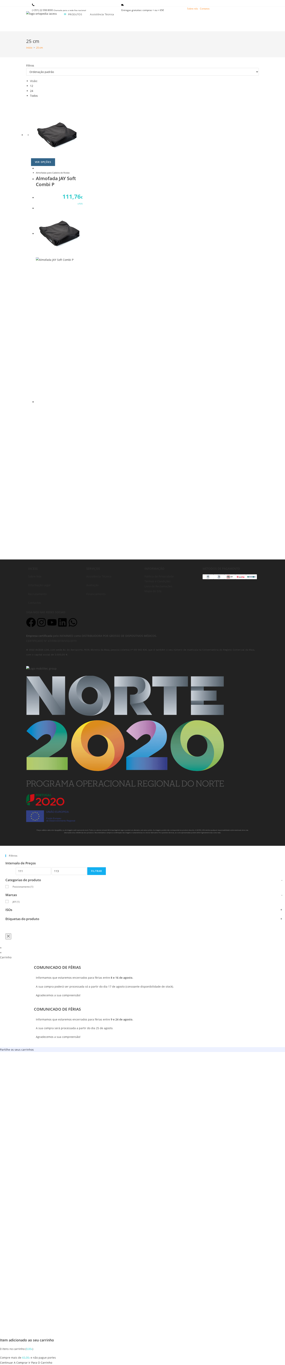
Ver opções (43, 162)
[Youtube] (52, 622)
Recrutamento (37, 594)
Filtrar (96, 871)
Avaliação (92, 585)
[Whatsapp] (73, 622)
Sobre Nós (34, 576)
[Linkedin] (62, 622)
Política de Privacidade (159, 576)
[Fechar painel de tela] (8, 936)
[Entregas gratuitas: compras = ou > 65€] (122, 5)
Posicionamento (23, 886)
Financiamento (95, 594)
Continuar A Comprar (14, 1362)
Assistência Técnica (98, 576)
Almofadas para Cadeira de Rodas (53, 172)
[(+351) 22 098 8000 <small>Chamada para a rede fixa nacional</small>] (33, 5)
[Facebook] (31, 622)
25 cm (39, 47)
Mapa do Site (153, 591)
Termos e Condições (157, 581)
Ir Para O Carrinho (40, 1362)
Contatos (205, 8)
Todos (34, 96)
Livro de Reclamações (158, 586)
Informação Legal (39, 585)
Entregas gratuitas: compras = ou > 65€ (142, 10)
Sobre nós (192, 8)
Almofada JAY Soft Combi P (56, 181)
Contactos (34, 603)
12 (31, 86)
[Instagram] (41, 622)
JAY (16, 901)
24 (31, 91)
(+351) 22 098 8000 (59, 10)
